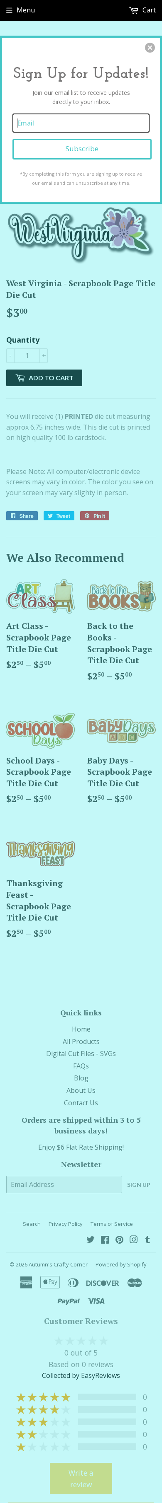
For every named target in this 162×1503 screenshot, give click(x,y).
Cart (148, 9)
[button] (150, 48)
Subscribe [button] (82, 148)
